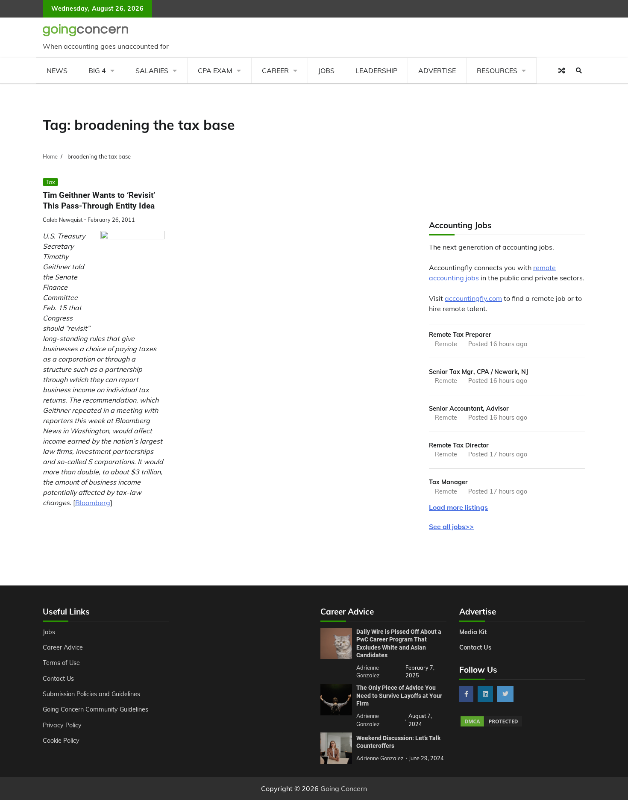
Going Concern (343, 788)
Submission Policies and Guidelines (91, 694)
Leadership (376, 70)
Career (275, 70)
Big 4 (97, 70)
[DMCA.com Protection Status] (491, 725)
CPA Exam (215, 70)
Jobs (326, 70)
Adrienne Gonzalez (380, 758)
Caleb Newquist (62, 219)
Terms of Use (61, 663)
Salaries (151, 70)
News (57, 70)
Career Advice (63, 647)
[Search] (578, 70)
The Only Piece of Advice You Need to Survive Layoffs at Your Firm (399, 695)
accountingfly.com (473, 298)
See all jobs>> (451, 526)
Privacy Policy (62, 725)
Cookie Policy (61, 740)
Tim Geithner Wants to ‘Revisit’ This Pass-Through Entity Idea (99, 200)
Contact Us (58, 678)
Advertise (437, 70)
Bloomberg (92, 502)
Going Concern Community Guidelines (95, 709)
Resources (497, 70)
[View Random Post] (561, 70)
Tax (50, 182)
